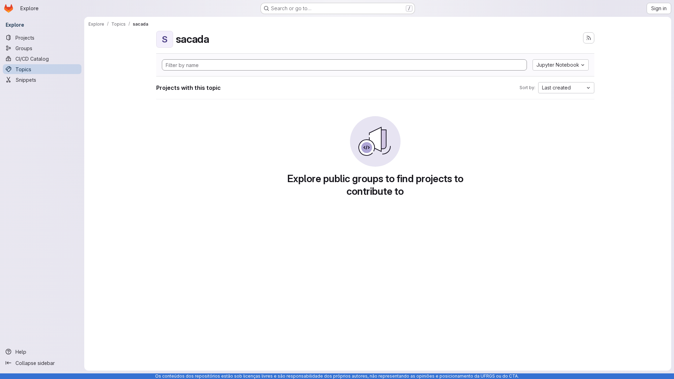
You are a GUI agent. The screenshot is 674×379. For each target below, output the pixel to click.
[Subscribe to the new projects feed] (588, 38)
